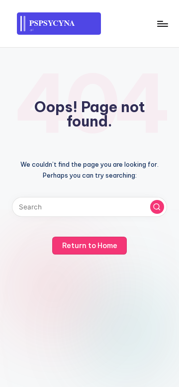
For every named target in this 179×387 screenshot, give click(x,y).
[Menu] (162, 23)
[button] (157, 207)
